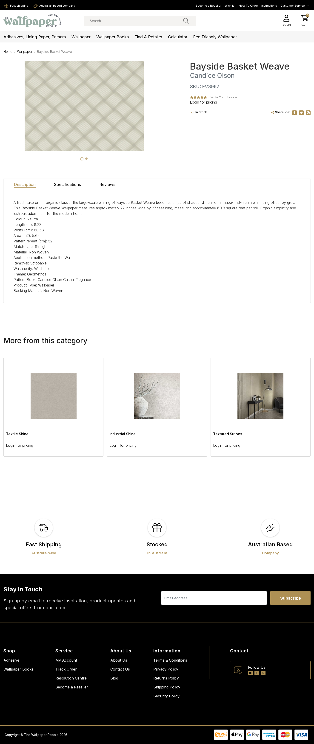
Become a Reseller (208, 5)
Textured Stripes (227, 434)
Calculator (177, 36)
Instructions (269, 5)
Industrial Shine (122, 434)
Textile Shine (17, 434)
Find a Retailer (148, 36)
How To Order (248, 5)
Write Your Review (224, 97)
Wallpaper (81, 36)
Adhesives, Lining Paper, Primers (34, 36)
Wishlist (230, 5)
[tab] (81, 158)
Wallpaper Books (112, 36)
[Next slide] (299, 410)
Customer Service (292, 5)
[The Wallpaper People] (32, 21)
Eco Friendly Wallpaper (215, 36)
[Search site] (186, 20)
